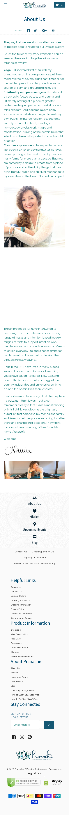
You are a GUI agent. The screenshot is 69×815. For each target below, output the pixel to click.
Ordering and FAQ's (43, 551)
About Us (15, 668)
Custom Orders (18, 596)
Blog (13, 686)
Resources (16, 587)
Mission (14, 672)
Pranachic (19, 769)
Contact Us (21, 551)
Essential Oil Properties (22, 656)
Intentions (16, 630)
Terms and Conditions (21, 613)
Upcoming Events (19, 677)
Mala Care (16, 638)
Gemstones (16, 643)
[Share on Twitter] (35, 30)
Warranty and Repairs (21, 618)
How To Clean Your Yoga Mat (25, 694)
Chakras (15, 652)
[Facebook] (14, 737)
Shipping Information (34, 557)
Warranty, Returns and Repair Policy (34, 563)
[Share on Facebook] (28, 30)
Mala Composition (19, 634)
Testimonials (17, 681)
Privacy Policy (17, 609)
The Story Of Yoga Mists (22, 690)
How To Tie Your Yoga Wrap (24, 699)
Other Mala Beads (19, 647)
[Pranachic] (34, 5)
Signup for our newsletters (21, 715)
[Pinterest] (30, 737)
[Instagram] (22, 737)
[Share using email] (53, 30)
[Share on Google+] (44, 30)
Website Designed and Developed (42, 769)
